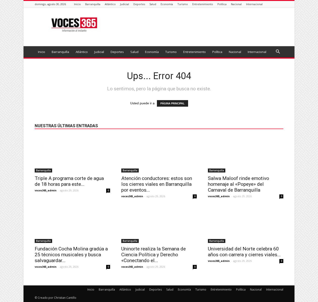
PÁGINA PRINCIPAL (172, 103)
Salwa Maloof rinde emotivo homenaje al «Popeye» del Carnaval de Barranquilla (238, 184)
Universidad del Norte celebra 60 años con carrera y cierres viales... (244, 251)
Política (222, 4)
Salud (152, 4)
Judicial (124, 4)
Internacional (254, 4)
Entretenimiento (202, 4)
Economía (167, 4)
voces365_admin (46, 190)
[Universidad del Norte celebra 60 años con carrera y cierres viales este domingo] (245, 224)
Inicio (77, 4)
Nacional (236, 4)
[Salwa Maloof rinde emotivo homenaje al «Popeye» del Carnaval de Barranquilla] (245, 153)
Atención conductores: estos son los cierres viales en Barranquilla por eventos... (156, 184)
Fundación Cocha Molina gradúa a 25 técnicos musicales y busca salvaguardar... (71, 254)
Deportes (139, 4)
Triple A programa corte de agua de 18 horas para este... (69, 181)
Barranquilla (92, 4)
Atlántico (110, 4)
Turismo (182, 4)
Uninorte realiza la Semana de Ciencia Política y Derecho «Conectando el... (153, 254)
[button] (277, 52)
